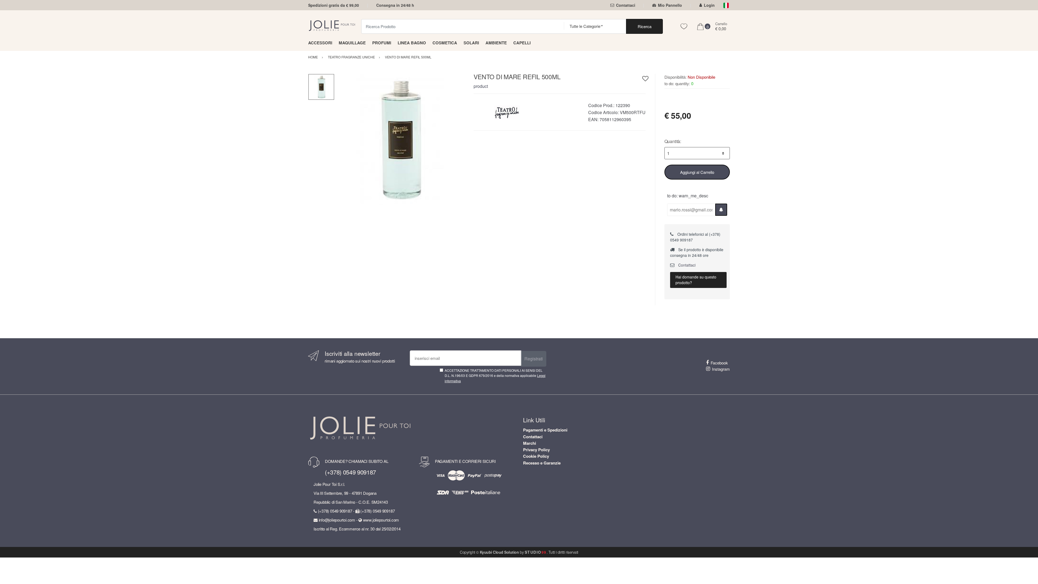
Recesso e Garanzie (542, 463)
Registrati (533, 359)
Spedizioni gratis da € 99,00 (333, 5)
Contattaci (625, 5)
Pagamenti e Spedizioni (545, 430)
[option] (399, 139)
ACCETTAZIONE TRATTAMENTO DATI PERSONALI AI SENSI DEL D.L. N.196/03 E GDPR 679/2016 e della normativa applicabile (495, 375)
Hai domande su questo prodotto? (696, 279)
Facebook (719, 363)
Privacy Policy (536, 450)
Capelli (522, 43)
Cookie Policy (536, 456)
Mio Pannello (670, 5)
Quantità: (672, 141)
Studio (536, 552)
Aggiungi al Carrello (697, 172)
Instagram (721, 369)
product (481, 86)
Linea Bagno (412, 43)
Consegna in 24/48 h (395, 5)
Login (709, 5)
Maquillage (352, 43)
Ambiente (496, 43)
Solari (471, 43)
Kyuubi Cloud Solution (499, 552)
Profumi (381, 43)
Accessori (320, 43)
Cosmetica (444, 43)
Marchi (529, 443)
